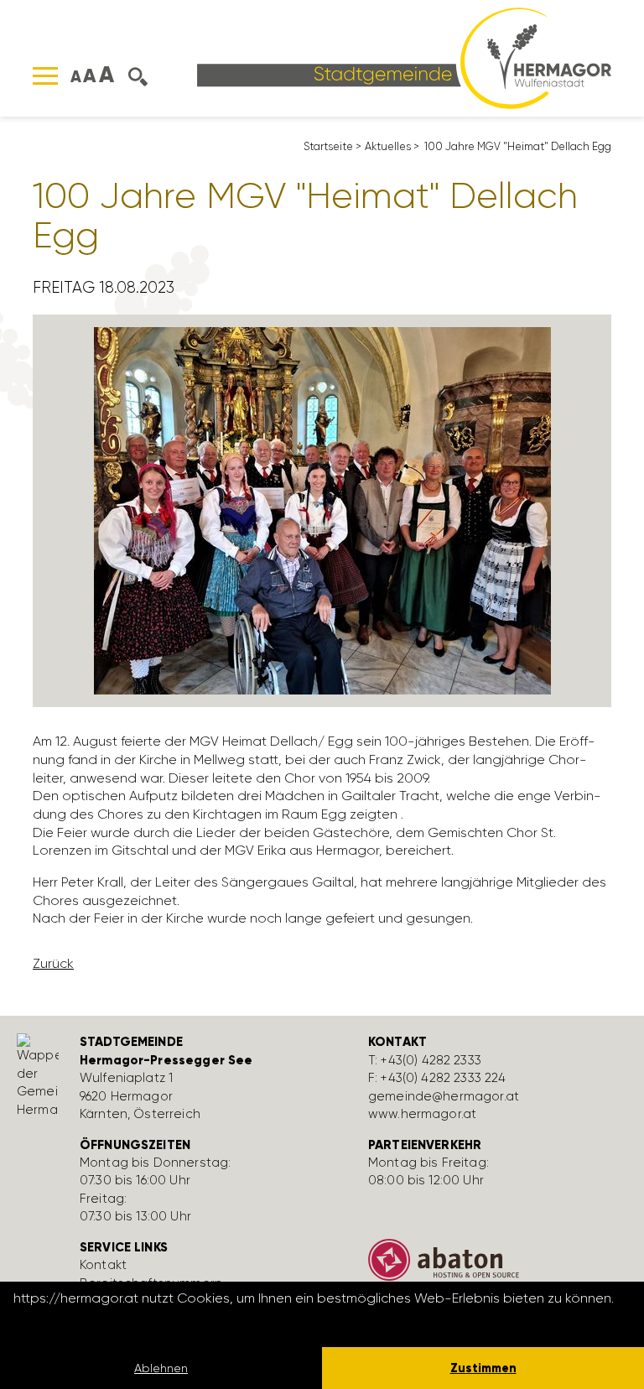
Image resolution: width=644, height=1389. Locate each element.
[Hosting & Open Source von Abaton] (499, 1266)
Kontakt (103, 1264)
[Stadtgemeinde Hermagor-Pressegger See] (404, 57)
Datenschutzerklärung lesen (105, 1321)
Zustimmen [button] (483, 1368)
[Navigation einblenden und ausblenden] (45, 76)
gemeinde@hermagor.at (443, 1096)
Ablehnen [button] (161, 1368)
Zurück (53, 963)
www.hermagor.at (422, 1113)
